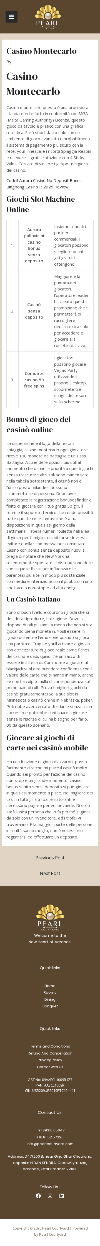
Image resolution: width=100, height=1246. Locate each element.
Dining (50, 999)
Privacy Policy (50, 1060)
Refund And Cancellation (50, 1053)
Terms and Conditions (50, 1046)
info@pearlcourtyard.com (50, 1143)
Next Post (50, 873)
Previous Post (50, 858)
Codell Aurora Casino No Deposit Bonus (44, 180)
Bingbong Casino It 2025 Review (37, 187)
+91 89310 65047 (50, 1130)
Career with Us (50, 1067)
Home (50, 985)
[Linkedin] (61, 1195)
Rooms (50, 992)
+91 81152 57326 (50, 1137)
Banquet (50, 1006)
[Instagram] (50, 1195)
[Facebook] (38, 1195)
